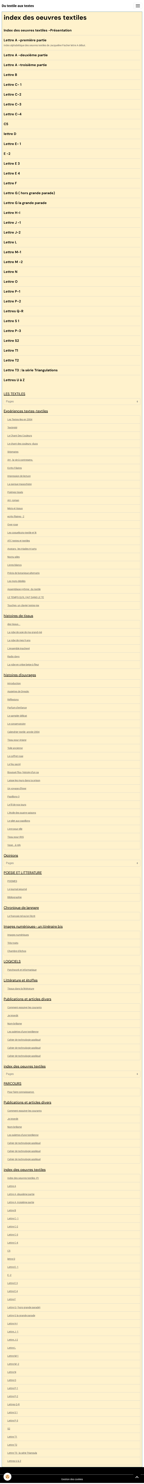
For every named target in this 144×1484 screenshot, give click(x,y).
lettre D (10, 134)
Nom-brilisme (14, 1023)
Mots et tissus (15, 508)
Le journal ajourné (17, 889)
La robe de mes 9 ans (18, 640)
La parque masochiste (19, 484)
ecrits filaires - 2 (15, 516)
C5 (6, 124)
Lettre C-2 (12, 94)
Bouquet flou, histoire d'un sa (23, 772)
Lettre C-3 (12, 104)
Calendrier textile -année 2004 (23, 731)
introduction (14, 683)
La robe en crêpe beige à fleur (23, 664)
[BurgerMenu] (137, 6)
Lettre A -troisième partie (25, 65)
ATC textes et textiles (18, 540)
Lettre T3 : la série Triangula (22, 1452)
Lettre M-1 (12, 252)
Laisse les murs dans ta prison (23, 780)
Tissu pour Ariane (16, 740)
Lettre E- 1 (12, 144)
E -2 (7, 153)
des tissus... (13, 624)
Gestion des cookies (72, 1479)
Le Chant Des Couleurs (19, 435)
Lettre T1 (11, 350)
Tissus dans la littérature (20, 988)
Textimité (12, 427)
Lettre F (10, 183)
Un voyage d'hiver (16, 788)
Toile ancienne (15, 748)
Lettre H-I (12, 213)
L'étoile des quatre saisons (21, 812)
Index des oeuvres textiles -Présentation (38, 30)
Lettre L (10, 242)
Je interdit (12, 1015)
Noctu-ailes (13, 556)
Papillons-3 (13, 796)
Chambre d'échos (16, 951)
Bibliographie (14, 897)
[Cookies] (7, 1477)
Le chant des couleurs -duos (22, 443)
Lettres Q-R (13, 311)
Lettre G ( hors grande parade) (29, 193)
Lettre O (11, 281)
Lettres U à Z (14, 380)
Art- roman (13, 500)
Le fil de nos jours (16, 804)
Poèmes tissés (15, 492)
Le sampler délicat (17, 715)
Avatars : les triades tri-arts (22, 548)
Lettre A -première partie (25, 40)
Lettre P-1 (12, 291)
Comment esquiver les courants (24, 1007)
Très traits (12, 943)
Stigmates (12, 451)
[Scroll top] (137, 1477)
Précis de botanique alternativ (23, 573)
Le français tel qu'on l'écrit (21, 916)
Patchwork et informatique (22, 969)
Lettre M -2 (13, 262)
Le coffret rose (15, 756)
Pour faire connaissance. (20, 1092)
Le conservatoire (16, 723)
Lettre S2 (11, 340)
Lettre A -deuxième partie (26, 55)
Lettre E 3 (12, 163)
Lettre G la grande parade (25, 203)
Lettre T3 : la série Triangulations (31, 370)
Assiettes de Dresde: (18, 691)
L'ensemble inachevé (18, 648)
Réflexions (13, 699)
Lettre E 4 (12, 173)
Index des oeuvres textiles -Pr (23, 1178)
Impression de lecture (19, 476)
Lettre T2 (11, 360)
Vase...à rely (14, 845)
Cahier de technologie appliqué (24, 1039)
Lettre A (11, 1186)
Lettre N (10, 272)
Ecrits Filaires (14, 468)
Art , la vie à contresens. (20, 459)
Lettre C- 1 (12, 84)
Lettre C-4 (12, 114)
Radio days (13, 656)
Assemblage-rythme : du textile (24, 589)
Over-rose (12, 524)
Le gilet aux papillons (18, 820)
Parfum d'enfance (17, 707)
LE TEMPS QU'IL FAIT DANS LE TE (25, 597)
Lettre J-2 (12, 232)
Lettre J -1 (12, 222)
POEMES (12, 881)
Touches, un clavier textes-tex (23, 605)
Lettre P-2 (12, 301)
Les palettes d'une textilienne (22, 1031)
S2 (8, 1428)
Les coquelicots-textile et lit (22, 532)
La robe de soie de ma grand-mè (24, 632)
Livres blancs (14, 565)
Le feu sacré (14, 764)
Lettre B (10, 75)
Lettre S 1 (11, 321)
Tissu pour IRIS (15, 837)
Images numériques (18, 934)
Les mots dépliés (16, 581)
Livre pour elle (14, 828)
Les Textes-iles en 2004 (19, 419)
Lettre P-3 (12, 331)
